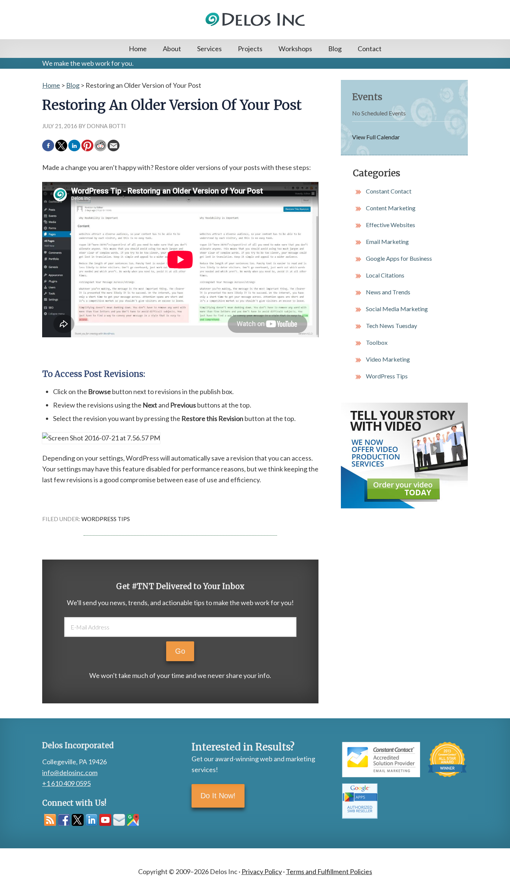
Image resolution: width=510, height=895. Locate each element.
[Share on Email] (113, 146)
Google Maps (133, 820)
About (172, 48)
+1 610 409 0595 (66, 783)
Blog (335, 48)
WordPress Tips (105, 518)
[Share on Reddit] (100, 146)
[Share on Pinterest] (87, 146)
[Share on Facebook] (48, 146)
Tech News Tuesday (391, 325)
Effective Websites (390, 224)
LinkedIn (91, 820)
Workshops (295, 48)
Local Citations (385, 275)
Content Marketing (391, 207)
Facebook (64, 820)
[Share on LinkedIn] (74, 146)
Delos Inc (255, 19)
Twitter (78, 820)
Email (119, 820)
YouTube (105, 820)
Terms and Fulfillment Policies (329, 871)
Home (138, 48)
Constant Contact (388, 191)
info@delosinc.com (69, 772)
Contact (370, 48)
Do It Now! (218, 796)
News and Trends (388, 291)
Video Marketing (388, 359)
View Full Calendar (376, 136)
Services (209, 48)
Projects (250, 48)
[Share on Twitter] (61, 146)
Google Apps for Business (399, 258)
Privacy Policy (262, 871)
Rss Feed (50, 820)
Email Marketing (387, 241)
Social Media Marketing (397, 308)
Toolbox (377, 342)
